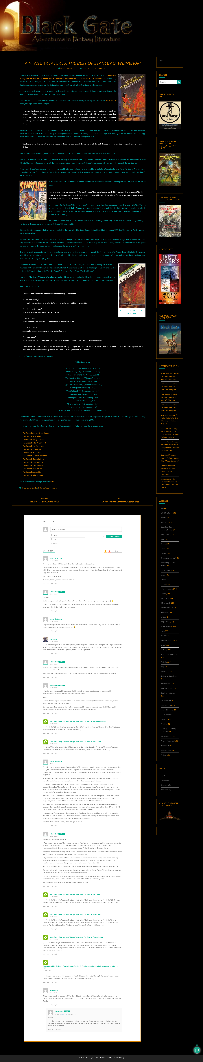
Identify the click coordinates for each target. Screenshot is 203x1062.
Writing (163, 755)
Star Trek (164, 719)
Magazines (164, 622)
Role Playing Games (168, 693)
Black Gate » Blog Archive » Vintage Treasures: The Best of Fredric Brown (76, 937)
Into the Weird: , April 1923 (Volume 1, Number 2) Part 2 (169, 434)
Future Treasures (167, 589)
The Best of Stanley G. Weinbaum (36, 433)
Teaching (164, 724)
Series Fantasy (166, 705)
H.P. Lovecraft (165, 603)
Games (163, 594)
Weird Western (166, 750)
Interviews (164, 612)
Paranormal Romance (169, 654)
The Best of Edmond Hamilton (35, 456)
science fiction (166, 700)
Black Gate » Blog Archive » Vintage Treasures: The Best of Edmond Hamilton (78, 721)
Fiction (163, 584)
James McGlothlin (56, 558)
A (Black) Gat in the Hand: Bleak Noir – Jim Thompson (169, 376)
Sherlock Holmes (167, 710)
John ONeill (87, 68)
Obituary (164, 650)
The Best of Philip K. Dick (33, 449)
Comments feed (166, 785)
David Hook (54, 990)
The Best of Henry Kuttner (33, 439)
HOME (161, 61)
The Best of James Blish (32, 472)
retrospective (111, 100)
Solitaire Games (166, 715)
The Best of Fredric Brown (33, 452)
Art (162, 508)
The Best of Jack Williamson (34, 465)
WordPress (106, 1058)
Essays (163, 575)
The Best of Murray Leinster (34, 459)
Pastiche (164, 662)
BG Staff (164, 522)
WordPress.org (166, 790)
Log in (163, 776)
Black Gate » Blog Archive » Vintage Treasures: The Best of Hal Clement (76, 894)
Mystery (163, 636)
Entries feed (165, 780)
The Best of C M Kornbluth (33, 446)
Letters (163, 617)
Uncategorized (166, 736)
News (163, 645)
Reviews (164, 671)
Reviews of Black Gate (169, 676)
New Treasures (166, 640)
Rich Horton (165, 684)
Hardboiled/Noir (167, 608)
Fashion (163, 579)
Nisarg (121, 1058)
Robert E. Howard (167, 688)
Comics (163, 544)
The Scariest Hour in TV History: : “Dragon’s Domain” (170, 458)
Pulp (40, 488)
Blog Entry (26, 488)
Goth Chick (165, 598)
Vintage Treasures (50, 488)
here (52, 481)
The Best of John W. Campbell (34, 443)
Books (34, 488)
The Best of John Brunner (33, 475)
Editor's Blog (165, 570)
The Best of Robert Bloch (33, 462)
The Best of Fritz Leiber (32, 436)
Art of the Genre (166, 513)
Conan (163, 549)
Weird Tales (165, 745)
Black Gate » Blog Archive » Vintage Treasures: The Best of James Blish (76, 914)
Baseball (164, 517)
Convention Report (168, 558)
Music (163, 631)
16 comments (101, 68)
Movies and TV (166, 626)
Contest (164, 553)
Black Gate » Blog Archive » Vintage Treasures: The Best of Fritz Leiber (75, 742)
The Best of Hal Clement (32, 468)
